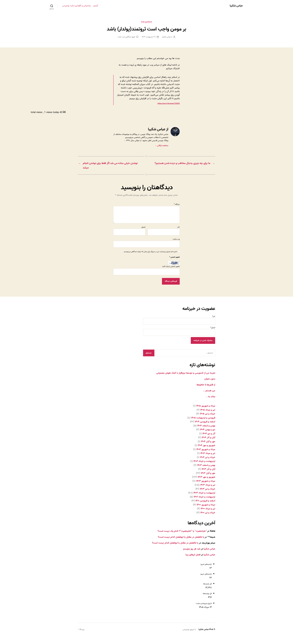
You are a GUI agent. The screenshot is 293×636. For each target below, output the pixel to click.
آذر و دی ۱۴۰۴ (208, 433)
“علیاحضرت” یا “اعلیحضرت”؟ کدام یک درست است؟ (182, 531)
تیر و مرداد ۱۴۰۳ (207, 485)
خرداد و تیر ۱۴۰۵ (207, 414)
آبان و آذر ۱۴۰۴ (208, 437)
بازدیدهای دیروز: (206, 574)
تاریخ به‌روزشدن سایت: (203, 603)
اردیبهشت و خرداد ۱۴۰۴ (204, 461)
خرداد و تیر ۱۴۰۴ (207, 457)
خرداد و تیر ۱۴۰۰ (207, 513)
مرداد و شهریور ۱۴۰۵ (205, 406)
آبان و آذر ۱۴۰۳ (208, 469)
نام (179, 227)
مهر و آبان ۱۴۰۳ (208, 473)
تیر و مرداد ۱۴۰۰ (208, 509)
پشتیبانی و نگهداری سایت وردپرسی (76, 5)
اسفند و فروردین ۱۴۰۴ (205, 422)
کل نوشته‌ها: (207, 593)
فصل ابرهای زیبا (193, 555)
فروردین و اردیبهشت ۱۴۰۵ (203, 418)
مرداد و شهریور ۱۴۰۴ (205, 449)
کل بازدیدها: (207, 583)
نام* (213, 316)
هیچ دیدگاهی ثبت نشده (126, 36)
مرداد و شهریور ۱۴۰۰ (206, 505)
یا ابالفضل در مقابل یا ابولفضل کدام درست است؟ (181, 537)
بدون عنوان (209, 379)
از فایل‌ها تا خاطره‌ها (206, 385)
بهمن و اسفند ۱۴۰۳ (206, 465)
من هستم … (209, 391)
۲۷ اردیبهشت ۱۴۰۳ (149, 36)
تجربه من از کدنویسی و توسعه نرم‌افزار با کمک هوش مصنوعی (185, 373)
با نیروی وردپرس (189, 629)
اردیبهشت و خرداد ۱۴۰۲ (204, 497)
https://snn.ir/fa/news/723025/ (168, 103)
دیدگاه (177, 204)
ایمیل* (212, 327)
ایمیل (143, 227)
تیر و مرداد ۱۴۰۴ (207, 453)
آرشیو (96, 5)
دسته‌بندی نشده (146, 22)
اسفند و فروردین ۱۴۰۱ (205, 501)
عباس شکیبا (236, 5)
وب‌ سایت (176, 239)
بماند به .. (210, 396)
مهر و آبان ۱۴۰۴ (208, 441)
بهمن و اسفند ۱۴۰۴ (206, 426)
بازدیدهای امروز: (206, 564)
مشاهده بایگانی (161, 145)
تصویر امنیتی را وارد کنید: (171, 266)
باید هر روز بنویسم (191, 549)
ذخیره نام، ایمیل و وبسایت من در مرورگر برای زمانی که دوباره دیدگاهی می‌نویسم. (150, 252)
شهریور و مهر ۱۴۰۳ (206, 477)
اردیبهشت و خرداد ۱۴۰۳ (204, 493)
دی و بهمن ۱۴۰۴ (207, 429)
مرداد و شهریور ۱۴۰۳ (205, 481)
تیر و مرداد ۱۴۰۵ (207, 410)
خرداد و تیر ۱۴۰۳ (207, 489)
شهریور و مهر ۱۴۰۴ (206, 445)
